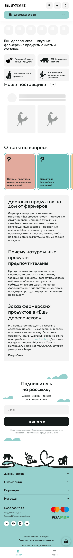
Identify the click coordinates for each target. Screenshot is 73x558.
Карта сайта (31, 536)
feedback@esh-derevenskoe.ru (17, 516)
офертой (20, 433)
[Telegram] (27, 523)
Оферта (44, 536)
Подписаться (36, 421)
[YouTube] (13, 523)
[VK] (6, 523)
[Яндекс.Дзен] (20, 523)
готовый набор (39, 339)
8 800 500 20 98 (14, 508)
